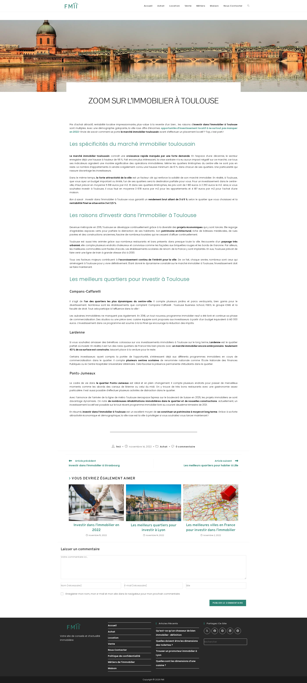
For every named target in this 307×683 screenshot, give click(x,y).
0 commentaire (185, 446)
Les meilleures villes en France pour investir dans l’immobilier (210, 527)
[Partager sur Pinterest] (222, 631)
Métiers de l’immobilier (121, 662)
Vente (111, 643)
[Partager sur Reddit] (238, 631)
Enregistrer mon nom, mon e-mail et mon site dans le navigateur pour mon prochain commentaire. (123, 593)
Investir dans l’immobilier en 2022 (96, 527)
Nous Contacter (117, 650)
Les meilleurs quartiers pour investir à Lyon (153, 527)
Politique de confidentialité (124, 656)
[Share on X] (207, 631)
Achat (164, 446)
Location (113, 637)
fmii (118, 446)
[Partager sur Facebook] (215, 631)
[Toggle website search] (248, 6)
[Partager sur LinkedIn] (230, 631)
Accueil (112, 625)
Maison (112, 668)
